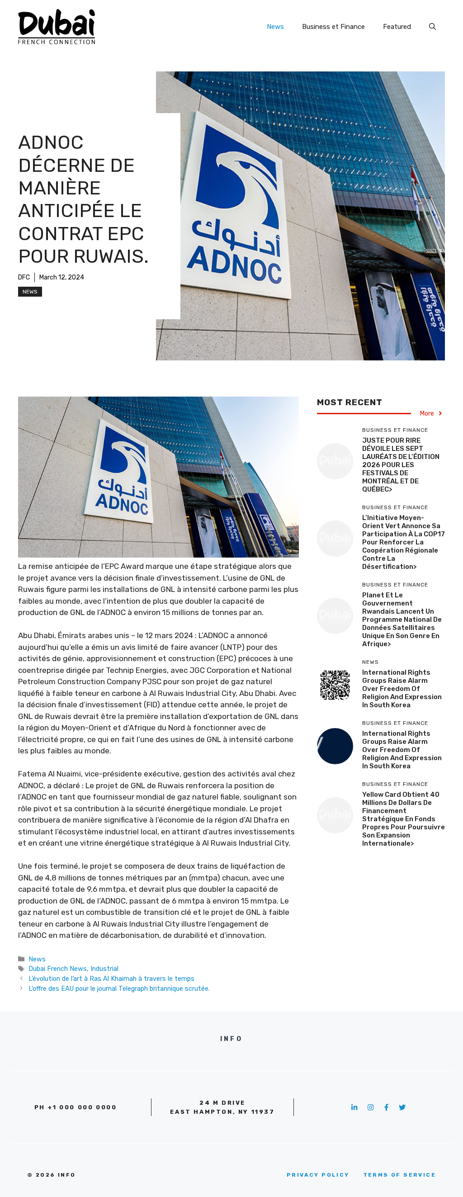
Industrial (104, 969)
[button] (432, 26)
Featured (397, 27)
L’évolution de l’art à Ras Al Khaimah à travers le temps (111, 979)
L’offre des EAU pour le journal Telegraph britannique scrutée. (119, 988)
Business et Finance (333, 27)
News (275, 27)
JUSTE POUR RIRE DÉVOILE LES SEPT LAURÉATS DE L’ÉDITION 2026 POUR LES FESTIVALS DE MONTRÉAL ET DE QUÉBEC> (400, 464)
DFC (24, 277)
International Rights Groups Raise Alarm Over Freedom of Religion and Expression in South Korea (402, 688)
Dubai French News (57, 969)
